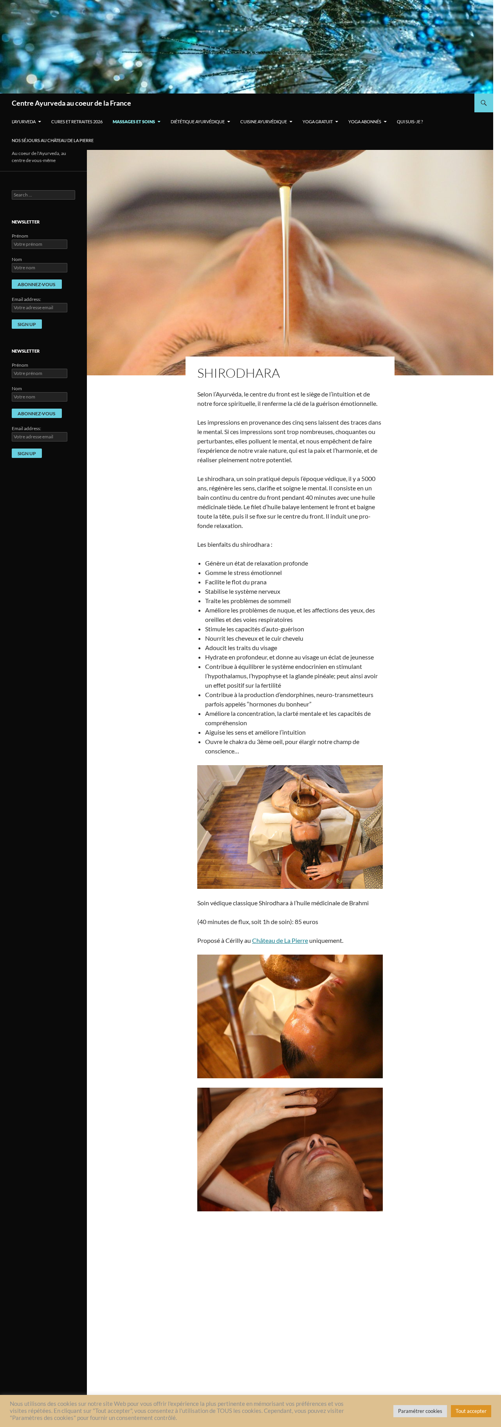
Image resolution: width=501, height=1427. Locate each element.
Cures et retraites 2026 (77, 121)
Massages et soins (134, 121)
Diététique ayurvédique (198, 121)
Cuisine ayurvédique (263, 121)
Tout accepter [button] (471, 1411)
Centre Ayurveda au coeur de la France (71, 103)
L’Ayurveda (24, 121)
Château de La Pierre (280, 940)
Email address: (26, 299)
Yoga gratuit (318, 121)
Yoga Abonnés (364, 121)
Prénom (20, 236)
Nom (17, 259)
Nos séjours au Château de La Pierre (53, 140)
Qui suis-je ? (410, 121)
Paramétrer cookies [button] (420, 1411)
